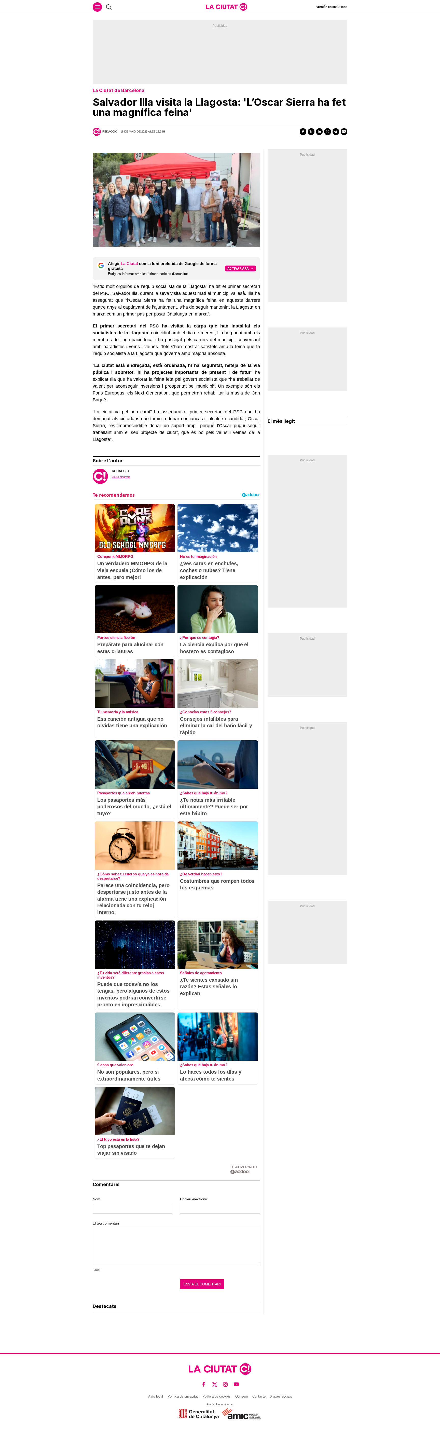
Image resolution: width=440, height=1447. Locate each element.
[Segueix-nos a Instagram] (225, 1384)
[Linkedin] (319, 131)
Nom (96, 1199)
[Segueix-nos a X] (215, 1384)
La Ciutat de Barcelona (118, 90)
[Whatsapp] (327, 131)
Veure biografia (121, 476)
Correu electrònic (194, 1199)
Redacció (109, 131)
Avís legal (155, 1396)
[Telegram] (336, 131)
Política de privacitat (183, 1396)
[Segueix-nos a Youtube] (236, 1384)
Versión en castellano (331, 7)
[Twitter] (311, 131)
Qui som (241, 1396)
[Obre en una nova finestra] (199, 1414)
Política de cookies (216, 1396)
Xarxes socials (281, 1396)
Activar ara (238, 268)
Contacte (259, 1396)
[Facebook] (303, 131)
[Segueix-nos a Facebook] (204, 1384)
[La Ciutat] (226, 7)
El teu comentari (106, 1223)
